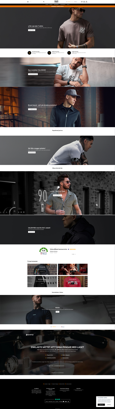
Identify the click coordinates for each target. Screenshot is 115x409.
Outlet (68, 4)
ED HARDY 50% (42, 271)
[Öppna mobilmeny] (27, 2)
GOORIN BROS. (57, 311)
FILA (72, 283)
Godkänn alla (101, 404)
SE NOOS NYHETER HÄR (33, 74)
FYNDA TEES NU (31, 30)
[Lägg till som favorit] (82, 2)
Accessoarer (62, 4)
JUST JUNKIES (72, 271)
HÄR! (81, 390)
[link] (57, 251)
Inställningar (109, 404)
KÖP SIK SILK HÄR (32, 152)
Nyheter (46, 4)
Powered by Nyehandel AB (57, 408)
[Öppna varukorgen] (86, 2)
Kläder (50, 4)
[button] (43, 1)
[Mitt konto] (84, 2)
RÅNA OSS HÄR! (31, 231)
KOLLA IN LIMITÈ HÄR (57, 195)
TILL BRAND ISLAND (32, 109)
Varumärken (56, 4)
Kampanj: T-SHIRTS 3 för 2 (57, 6)
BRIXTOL (42, 283)
